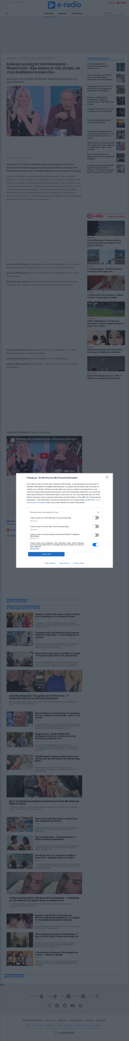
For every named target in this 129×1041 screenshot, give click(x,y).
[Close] (108, 478)
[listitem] (64, 512)
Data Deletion (50, 563)
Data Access (64, 563)
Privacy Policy (78, 563)
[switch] (95, 517)
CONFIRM (46, 554)
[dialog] (64, 520)
